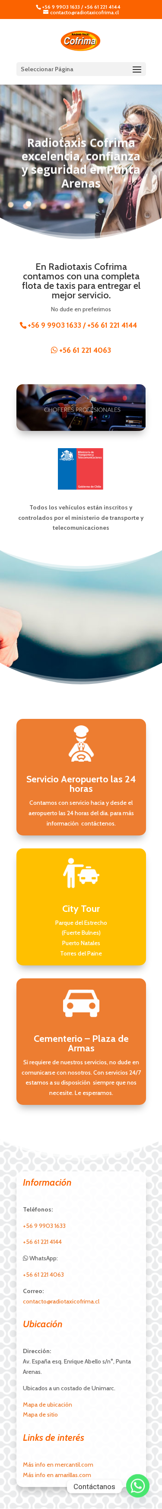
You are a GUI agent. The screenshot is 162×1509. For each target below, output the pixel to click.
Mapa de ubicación (47, 1404)
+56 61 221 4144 (102, 6)
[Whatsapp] (137, 1486)
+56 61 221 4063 (84, 350)
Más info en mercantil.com (58, 1464)
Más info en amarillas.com (57, 1475)
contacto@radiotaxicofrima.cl (61, 1301)
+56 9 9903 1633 (61, 6)
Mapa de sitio (40, 1414)
